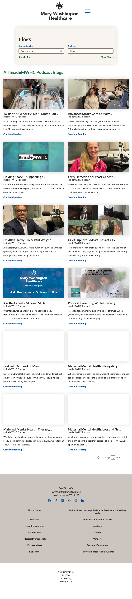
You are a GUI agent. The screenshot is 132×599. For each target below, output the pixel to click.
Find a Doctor (35, 510)
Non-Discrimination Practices (97, 519)
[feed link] (50, 500)
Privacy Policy (66, 581)
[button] (87, 11)
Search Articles (26, 46)
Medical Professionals (35, 538)
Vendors (97, 538)
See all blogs (25, 57)
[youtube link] (69, 500)
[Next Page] (127, 457)
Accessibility (66, 578)
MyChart (34, 519)
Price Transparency (34, 525)
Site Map (66, 575)
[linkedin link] (82, 500)
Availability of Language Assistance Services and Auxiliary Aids (97, 511)
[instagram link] (76, 500)
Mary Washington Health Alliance (97, 551)
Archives (72, 46)
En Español (34, 551)
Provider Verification (97, 545)
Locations (97, 525)
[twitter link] (63, 500)
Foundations (34, 532)
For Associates (34, 545)
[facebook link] (56, 500)
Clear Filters (107, 57)
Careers (97, 532)
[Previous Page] (98, 457)
